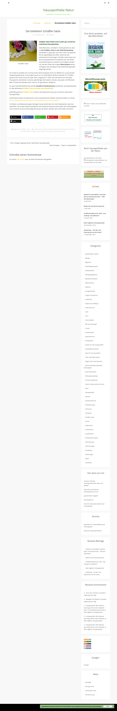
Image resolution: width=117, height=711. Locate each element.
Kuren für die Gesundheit (92, 353)
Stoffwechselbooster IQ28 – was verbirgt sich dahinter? (95, 214)
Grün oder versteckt (92, 593)
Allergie (87, 258)
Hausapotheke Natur (58, 10)
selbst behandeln (46, 131)
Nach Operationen (90, 372)
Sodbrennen (89, 425)
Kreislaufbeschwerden (92, 349)
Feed (96, 186)
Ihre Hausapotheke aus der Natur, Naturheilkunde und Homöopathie (34, 100)
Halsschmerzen (90, 308)
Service (87, 421)
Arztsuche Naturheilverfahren (93, 531)
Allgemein (47, 23)
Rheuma (87, 396)
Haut (86, 312)
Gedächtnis (88, 299)
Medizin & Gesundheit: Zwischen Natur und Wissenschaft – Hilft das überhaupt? (95, 197)
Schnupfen (88, 413)
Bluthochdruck (89, 283)
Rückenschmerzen (90, 401)
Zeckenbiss (88, 463)
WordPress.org (90, 695)
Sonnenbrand (89, 434)
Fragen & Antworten (91, 295)
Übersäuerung (89, 442)
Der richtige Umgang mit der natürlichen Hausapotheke (30, 143)
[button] (15, 117)
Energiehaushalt (90, 291)
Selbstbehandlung (59, 131)
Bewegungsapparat (91, 274)
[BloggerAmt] (87, 648)
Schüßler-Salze (25, 129)
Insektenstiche (89, 332)
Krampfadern (89, 341)
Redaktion (51, 35)
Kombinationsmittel (40, 129)
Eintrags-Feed (89, 686)
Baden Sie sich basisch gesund (94, 206)
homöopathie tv (89, 500)
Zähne (87, 458)
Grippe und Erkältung (91, 303)
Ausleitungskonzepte (91, 266)
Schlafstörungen (90, 405)
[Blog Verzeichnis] (87, 642)
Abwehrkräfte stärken (91, 254)
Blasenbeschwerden (91, 279)
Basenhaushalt (89, 270)
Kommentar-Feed (90, 690)
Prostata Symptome (91, 380)
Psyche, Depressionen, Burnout (94, 384)
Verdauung (88, 450)
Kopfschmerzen (90, 336)
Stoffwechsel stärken (91, 438)
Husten (87, 328)
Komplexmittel (52, 129)
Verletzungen (89, 454)
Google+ (86, 665)
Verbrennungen (90, 446)
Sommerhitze (89, 429)
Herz (86, 316)
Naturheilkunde (62, 129)
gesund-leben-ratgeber (91, 496)
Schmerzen (88, 409)
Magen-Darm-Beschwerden (93, 361)
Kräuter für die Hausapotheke (94, 345)
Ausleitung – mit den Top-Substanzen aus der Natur (93, 231)
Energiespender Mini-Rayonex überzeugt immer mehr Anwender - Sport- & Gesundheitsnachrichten (94, 608)
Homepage (36, 23)
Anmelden (88, 682)
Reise (86, 388)
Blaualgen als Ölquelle (92, 599)
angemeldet (20, 159)
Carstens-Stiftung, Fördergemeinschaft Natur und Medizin (93, 483)
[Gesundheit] (87, 640)
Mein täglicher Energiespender (94, 223)
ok (108, 706)
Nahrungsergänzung (91, 376)
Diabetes (88, 287)
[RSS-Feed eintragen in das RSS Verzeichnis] (87, 644)
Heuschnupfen (89, 320)
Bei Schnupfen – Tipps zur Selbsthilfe (62, 145)
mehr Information (97, 706)
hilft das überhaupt (91, 324)
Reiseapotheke (89, 392)
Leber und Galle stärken (92, 357)
